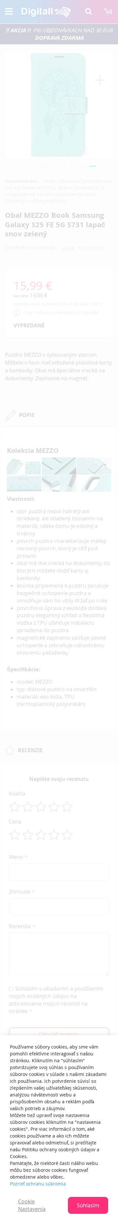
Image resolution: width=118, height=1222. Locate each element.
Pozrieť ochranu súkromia (38, 1184)
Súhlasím (88, 1205)
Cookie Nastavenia (32, 1205)
